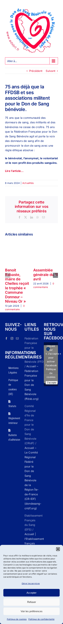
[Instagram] (12, 338)
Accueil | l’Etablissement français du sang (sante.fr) (34, 543)
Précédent (35, 71)
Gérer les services (31, 583)
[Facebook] (6, 338)
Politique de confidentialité (41, 619)
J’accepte (51, 382)
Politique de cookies (17, 619)
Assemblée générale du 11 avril (45, 274)
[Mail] (17, 338)
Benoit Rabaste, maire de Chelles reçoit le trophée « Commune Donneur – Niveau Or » (17, 285)
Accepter (31, 592)
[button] (58, 549)
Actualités (28, 183)
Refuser (31, 602)
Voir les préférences (32, 611)
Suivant (50, 71)
